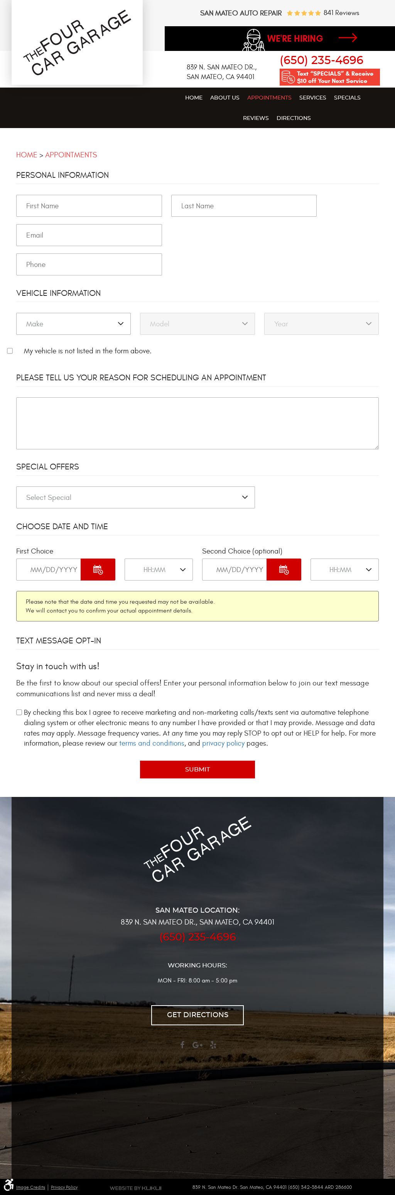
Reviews (256, 118)
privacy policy (223, 743)
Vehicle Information (58, 293)
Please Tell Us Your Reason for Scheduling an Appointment (141, 378)
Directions (294, 118)
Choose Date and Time (62, 527)
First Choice (34, 551)
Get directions (197, 1015)
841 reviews (341, 13)
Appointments (269, 98)
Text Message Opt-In (58, 641)
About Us (225, 98)
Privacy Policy (64, 1187)
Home (194, 98)
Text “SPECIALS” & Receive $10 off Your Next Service (335, 77)
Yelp (213, 1048)
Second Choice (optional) (242, 551)
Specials (347, 98)
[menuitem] (194, 98)
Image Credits (30, 1187)
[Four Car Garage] (77, 73)
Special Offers (47, 467)
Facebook (182, 1048)
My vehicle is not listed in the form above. (88, 351)
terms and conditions (151, 743)
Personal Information (62, 175)
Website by (135, 1188)
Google (197, 1048)
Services (312, 98)
